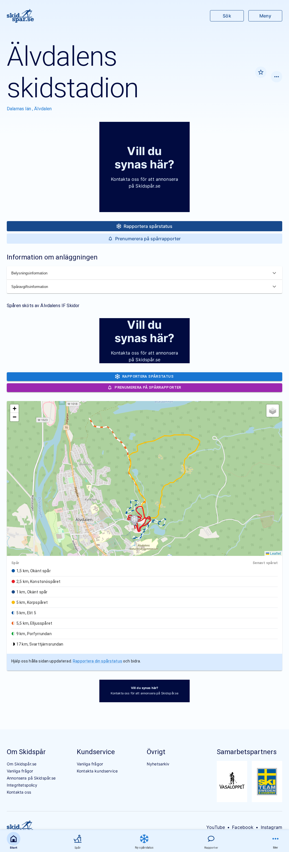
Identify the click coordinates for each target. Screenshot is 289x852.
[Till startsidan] (20, 16)
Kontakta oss (19, 792)
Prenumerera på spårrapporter (148, 238)
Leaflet (275, 553)
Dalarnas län (19, 108)
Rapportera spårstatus (148, 226)
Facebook (242, 827)
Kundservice (96, 752)
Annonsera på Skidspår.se (31, 778)
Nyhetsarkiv (158, 763)
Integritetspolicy (22, 785)
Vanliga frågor (20, 771)
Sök (227, 16)
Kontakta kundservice (97, 771)
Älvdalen (43, 108)
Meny (265, 16)
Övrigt (156, 752)
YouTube (215, 827)
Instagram (271, 827)
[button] (134, 520)
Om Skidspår (26, 752)
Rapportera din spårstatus (97, 661)
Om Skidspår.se (21, 763)
